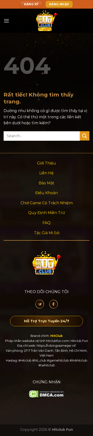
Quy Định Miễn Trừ (46, 212)
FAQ (46, 223)
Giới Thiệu (46, 163)
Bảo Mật (46, 183)
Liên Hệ (46, 173)
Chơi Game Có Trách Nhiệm (47, 203)
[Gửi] (84, 136)
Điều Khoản (46, 193)
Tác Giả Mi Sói (46, 233)
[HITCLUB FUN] (46, 21)
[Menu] (6, 21)
